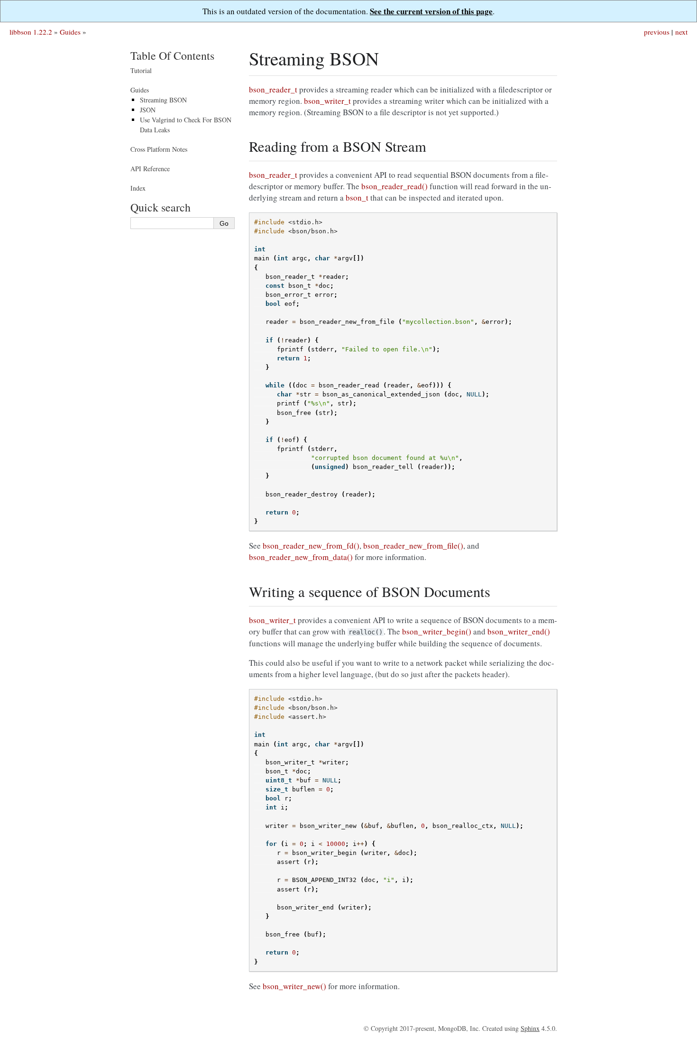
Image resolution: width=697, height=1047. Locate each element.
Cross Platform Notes (158, 149)
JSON (148, 109)
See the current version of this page (431, 11)
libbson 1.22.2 (30, 32)
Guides (70, 32)
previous (656, 32)
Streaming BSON (163, 99)
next (681, 32)
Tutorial (141, 70)
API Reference (150, 168)
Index (138, 188)
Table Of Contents (172, 55)
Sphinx (530, 1028)
